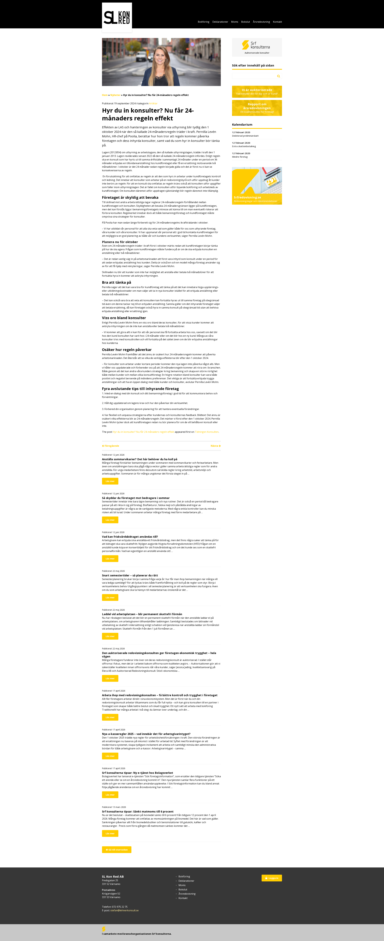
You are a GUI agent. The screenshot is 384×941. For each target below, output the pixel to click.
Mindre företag (241, 155)
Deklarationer (220, 21)
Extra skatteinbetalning (244, 144)
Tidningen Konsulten (207, 431)
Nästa (215, 445)
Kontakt (277, 21)
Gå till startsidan (118, 849)
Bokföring (203, 21)
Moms (234, 21)
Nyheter (115, 95)
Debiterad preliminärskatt (245, 134)
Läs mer (110, 481)
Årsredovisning (261, 21)
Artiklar (153, 103)
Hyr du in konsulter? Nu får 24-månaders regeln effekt (143, 431)
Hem (105, 95)
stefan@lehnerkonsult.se (124, 910)
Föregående (111, 445)
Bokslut (245, 21)
